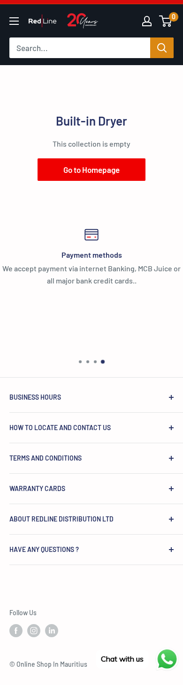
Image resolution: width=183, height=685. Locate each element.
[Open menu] (14, 21)
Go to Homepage (91, 169)
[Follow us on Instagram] (33, 630)
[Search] (162, 47)
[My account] (147, 21)
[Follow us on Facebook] (16, 630)
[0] (166, 21)
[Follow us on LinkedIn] (51, 630)
